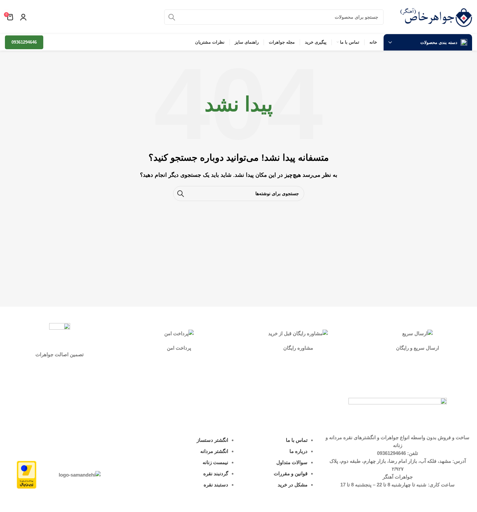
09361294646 (24, 42)
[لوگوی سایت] (436, 16)
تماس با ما (297, 440)
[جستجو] (171, 17)
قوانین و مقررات (291, 473)
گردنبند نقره (215, 473)
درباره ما (298, 451)
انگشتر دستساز (212, 440)
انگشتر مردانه (214, 451)
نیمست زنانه (215, 462)
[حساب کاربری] (23, 17)
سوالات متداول (292, 462)
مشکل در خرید (293, 484)
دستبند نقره (216, 484)
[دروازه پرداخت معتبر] (26, 474)
